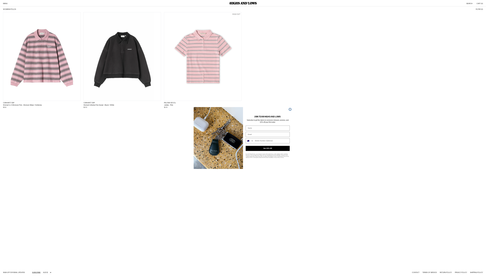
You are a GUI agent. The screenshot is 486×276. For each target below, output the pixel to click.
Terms (282, 157)
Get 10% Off (267, 148)
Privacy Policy (277, 157)
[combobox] (250, 140)
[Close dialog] (290, 109)
